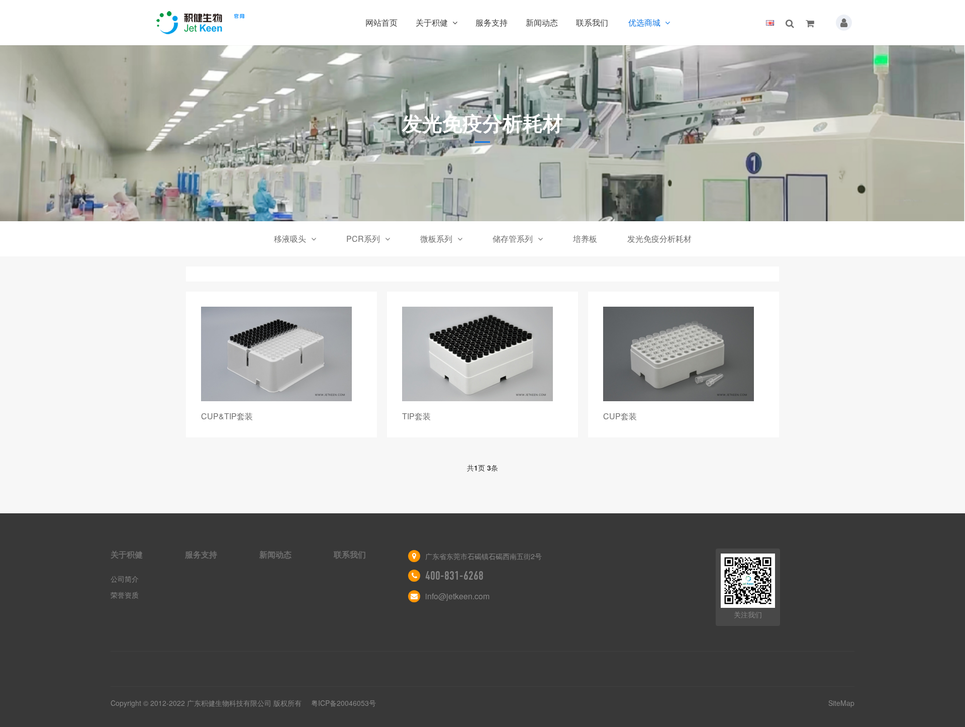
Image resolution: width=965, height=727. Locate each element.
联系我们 (592, 22)
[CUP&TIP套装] (281, 354)
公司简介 (125, 579)
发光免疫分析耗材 (659, 238)
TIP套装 (416, 416)
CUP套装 (620, 416)
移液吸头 (290, 238)
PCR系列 (363, 238)
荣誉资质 (125, 595)
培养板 (585, 238)
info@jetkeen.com (457, 596)
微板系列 (436, 238)
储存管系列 (513, 238)
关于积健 (433, 22)
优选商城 (645, 22)
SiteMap (841, 703)
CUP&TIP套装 (227, 416)
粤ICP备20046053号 (343, 703)
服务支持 (491, 22)
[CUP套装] (683, 354)
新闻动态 (542, 22)
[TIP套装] (482, 354)
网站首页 (381, 22)
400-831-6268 (454, 575)
